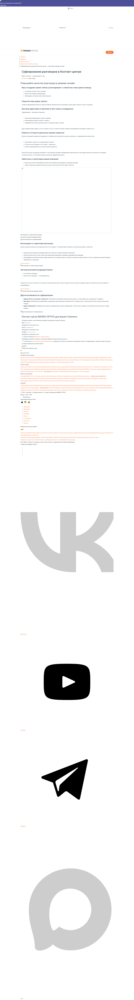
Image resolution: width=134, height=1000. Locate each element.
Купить (110, 52)
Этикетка (57, 357)
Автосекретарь (40, 362)
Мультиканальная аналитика (37, 378)
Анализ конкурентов (52, 378)
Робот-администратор (27, 369)
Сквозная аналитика (64, 378)
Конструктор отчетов (106, 367)
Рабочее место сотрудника (92, 367)
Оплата (26, 416)
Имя (23, 322)
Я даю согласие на (36, 336)
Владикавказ (26, 27)
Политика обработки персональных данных (33, 433)
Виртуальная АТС (25, 357)
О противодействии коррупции (66, 440)
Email (23, 327)
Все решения (35, 388)
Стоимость (25, 78)
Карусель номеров (73, 357)
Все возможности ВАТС (67, 362)
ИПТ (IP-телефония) (36, 357)
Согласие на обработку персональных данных (59, 433)
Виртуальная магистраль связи (63, 360)
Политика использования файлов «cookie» (32, 437)
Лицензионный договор (80, 433)
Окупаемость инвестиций (98, 378)
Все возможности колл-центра (34, 371)
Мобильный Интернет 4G (68, 390)
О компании (27, 418)
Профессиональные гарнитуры (86, 388)
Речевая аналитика (41, 376)
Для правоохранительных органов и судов (86, 437)
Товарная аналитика (76, 378)
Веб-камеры (73, 388)
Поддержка (62, 27)
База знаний (57, 369)
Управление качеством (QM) (71, 376)
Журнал (26, 423)
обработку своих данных (42, 336)
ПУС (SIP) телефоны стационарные (59, 388)
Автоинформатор (31, 362)
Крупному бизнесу (58, 385)
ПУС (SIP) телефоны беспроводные (44, 390)
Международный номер (81, 385)
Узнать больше (31, 78)
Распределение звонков (89, 360)
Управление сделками (67, 369)
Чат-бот (33, 376)
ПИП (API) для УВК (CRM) (81, 369)
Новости (26, 411)
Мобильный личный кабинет (45, 360)
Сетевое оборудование (101, 388)
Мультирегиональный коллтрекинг (65, 381)
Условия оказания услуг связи (29, 440)
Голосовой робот (25, 376)
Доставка (26, 414)
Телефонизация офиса (27, 385)
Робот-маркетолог (49, 381)
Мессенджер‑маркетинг (27, 381)
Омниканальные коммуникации (59, 367)
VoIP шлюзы (57, 390)
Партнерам (27, 409)
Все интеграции (84, 371)
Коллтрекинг (24, 378)
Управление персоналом (76, 367)
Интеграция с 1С (75, 371)
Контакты (26, 420)
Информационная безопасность (43, 385)
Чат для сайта (93, 369)
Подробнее (3, 5)
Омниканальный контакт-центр (29, 367)
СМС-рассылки (77, 360)
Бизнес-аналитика (84, 376)
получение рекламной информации (42, 341)
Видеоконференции (101, 357)
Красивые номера (69, 385)
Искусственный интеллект (55, 376)
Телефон (24, 332)
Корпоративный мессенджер (87, 357)
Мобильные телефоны (82, 390)
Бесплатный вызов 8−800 (96, 385)
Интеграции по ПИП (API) (58, 371)
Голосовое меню (32, 360)
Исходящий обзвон (44, 367)
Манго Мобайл (100, 360)
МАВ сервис (63, 357)
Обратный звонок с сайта (52, 362)
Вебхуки (68, 371)
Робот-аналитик (39, 381)
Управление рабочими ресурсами (44, 369)
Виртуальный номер (48, 357)
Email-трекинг (87, 378)
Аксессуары (92, 390)
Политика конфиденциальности (47, 440)
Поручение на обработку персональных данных (59, 437)
